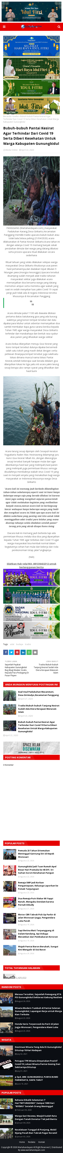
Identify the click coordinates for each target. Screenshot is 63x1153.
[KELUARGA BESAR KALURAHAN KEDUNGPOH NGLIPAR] (31, 602)
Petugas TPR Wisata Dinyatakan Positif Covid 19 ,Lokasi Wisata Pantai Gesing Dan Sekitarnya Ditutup (37, 1064)
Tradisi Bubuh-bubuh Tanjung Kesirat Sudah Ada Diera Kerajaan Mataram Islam (38, 708)
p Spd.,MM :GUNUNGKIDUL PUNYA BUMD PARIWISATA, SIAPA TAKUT (36, 1078)
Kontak (41, 1142)
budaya (19, 644)
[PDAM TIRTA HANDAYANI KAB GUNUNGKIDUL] (31, 56)
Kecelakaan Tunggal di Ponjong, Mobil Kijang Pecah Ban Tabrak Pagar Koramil (36, 1131)
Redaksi (31, 1142)
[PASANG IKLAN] (31, 753)
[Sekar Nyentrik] (31, 638)
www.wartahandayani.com (33, 1150)
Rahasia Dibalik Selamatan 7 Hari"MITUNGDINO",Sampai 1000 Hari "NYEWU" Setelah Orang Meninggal (34, 1103)
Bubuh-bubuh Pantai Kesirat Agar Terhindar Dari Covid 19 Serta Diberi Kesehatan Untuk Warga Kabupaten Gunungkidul (37, 727)
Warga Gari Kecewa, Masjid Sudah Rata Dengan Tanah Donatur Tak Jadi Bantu (36, 1117)
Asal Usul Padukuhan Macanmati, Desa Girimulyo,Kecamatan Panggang (38, 693)
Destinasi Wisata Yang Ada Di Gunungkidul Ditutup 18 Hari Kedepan (38, 1049)
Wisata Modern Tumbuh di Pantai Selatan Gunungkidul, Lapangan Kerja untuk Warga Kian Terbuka (38, 1011)
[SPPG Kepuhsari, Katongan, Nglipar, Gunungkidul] (31, 620)
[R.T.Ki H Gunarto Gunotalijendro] (31, 95)
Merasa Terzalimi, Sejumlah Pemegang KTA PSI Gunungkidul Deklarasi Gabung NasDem (38, 996)
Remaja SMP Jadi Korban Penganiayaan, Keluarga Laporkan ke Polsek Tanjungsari (38, 885)
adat (12, 644)
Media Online (11, 150)
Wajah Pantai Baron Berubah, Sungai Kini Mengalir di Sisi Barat (38, 948)
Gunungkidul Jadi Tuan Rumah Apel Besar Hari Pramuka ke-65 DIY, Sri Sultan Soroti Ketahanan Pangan (37, 869)
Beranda (7, 116)
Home (22, 1142)
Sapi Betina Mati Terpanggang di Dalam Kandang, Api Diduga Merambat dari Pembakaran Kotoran (38, 933)
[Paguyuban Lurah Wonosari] (31, 585)
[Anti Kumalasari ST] (31, 78)
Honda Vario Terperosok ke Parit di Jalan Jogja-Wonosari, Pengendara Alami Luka (37, 1025)
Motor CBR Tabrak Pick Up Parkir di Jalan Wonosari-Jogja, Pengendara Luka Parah (37, 917)
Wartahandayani (25, 1147)
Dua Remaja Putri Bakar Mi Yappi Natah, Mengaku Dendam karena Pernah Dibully (36, 901)
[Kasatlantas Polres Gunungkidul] (31, 113)
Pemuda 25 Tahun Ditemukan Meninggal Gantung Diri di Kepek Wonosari (36, 853)
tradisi (16, 116)
